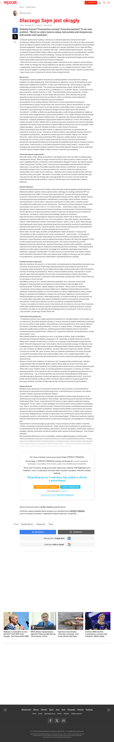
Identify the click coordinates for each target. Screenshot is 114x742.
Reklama (59, 713)
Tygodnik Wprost (27, 524)
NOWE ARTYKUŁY (57, 495)
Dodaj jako (54, 544)
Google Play (72, 514)
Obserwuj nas (54, 538)
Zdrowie (44, 710)
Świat (51, 524)
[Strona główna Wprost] (10, 2)
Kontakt (40, 713)
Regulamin (66, 713)
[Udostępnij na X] (15, 36)
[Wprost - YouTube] (63, 720)
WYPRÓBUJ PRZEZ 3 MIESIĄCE (46, 487)
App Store (63, 514)
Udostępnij (39, 532)
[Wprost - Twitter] (57, 720)
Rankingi (89, 710)
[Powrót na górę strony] (108, 710)
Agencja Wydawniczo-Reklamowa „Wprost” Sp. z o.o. (53, 731)
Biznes (36, 710)
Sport (51, 710)
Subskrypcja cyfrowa (49, 713)
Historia (80, 710)
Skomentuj (77, 532)
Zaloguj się (63, 491)
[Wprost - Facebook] (50, 720)
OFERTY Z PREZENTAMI (70, 487)
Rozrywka (71, 710)
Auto (57, 710)
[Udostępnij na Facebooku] (15, 30)
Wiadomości (40, 524)
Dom (63, 710)
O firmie (34, 713)
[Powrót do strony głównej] (5, 710)
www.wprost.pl (59, 737)
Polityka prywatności (76, 713)
